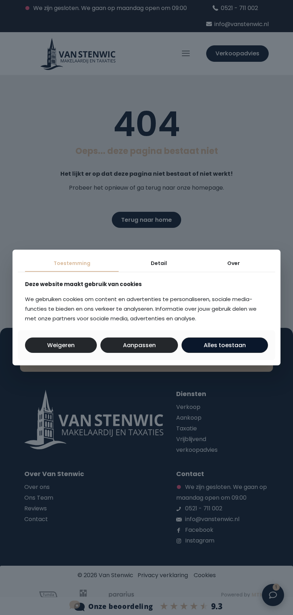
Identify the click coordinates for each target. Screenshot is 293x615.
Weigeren (61, 345)
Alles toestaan (225, 345)
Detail (159, 263)
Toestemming (72, 263)
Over (233, 263)
